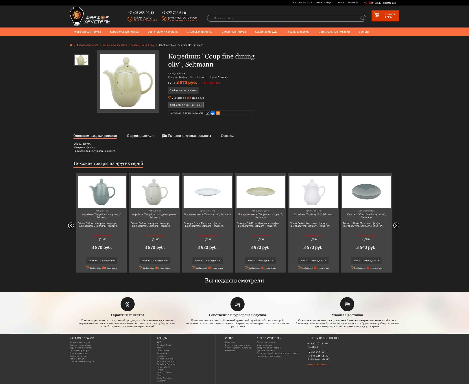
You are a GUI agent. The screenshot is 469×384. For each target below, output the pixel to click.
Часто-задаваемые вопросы (238, 347)
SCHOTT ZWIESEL (165, 372)
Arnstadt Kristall (164, 344)
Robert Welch (163, 366)
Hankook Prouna (165, 358)
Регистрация (389, 2)
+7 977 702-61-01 (317, 343)
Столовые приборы (199, 31)
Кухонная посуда (266, 31)
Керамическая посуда (124, 31)
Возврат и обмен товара (269, 347)
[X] (207, 113)
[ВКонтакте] (213, 113)
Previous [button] (71, 225)
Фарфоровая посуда (87, 31)
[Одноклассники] (218, 113)
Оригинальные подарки (334, 31)
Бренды (364, 31)
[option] (81, 60)
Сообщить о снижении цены (186, 104)
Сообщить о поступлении (183, 90)
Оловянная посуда (233, 31)
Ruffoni (160, 369)
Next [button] (396, 225)
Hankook (161, 355)
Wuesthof (161, 380)
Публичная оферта (266, 350)
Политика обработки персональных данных (278, 353)
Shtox (160, 375)
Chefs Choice (163, 350)
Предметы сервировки (114, 45)
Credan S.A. (162, 353)
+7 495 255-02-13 (317, 352)
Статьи (340, 2)
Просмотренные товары (268, 355)
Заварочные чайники (142, 45)
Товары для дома (298, 31)
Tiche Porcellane (164, 377)
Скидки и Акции (324, 2)
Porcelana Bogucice (166, 364)
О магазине (231, 342)
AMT (159, 342)
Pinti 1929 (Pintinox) (166, 361)
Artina (160, 347)
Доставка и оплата (302, 2)
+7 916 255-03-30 (317, 355)
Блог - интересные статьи (237, 344)
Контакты (353, 2)
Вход (377, 2)
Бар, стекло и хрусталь (163, 31)
